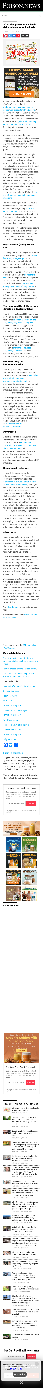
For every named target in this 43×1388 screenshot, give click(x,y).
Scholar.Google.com (12, 691)
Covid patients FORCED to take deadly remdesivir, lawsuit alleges (25, 1182)
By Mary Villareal (25, 1197)
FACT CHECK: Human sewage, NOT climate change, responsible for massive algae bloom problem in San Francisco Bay (24, 1324)
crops (26, 761)
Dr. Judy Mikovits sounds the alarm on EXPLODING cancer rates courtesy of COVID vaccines (25, 1229)
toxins (30, 769)
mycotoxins (22, 766)
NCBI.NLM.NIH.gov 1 (12, 705)
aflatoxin (33, 758)
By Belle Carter (24, 1305)
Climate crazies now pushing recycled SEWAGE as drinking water (25, 1288)
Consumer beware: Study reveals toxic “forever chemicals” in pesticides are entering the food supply (24, 1120)
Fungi (24, 763)
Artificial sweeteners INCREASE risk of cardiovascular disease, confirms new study (25, 1312)
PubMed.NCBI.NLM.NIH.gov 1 (16, 710)
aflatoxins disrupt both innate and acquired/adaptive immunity (20, 378)
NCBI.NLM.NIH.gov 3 (12, 734)
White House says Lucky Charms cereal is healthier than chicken (24, 1253)
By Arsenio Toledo (26, 1268)
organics (32, 766)
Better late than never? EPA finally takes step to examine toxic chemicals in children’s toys (25, 1193)
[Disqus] (21, 939)
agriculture (8, 761)
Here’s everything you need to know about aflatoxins (21, 195)
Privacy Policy (16, 1369)
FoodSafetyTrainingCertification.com (19, 686)
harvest (6, 766)
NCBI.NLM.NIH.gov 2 (12, 715)
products (23, 769)
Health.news (13, 607)
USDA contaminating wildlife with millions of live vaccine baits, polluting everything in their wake (25, 1218)
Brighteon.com (9, 739)
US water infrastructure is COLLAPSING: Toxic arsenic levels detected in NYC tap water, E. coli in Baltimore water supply (25, 1299)
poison (15, 769)
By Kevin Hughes (25, 1282)
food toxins (16, 763)
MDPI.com (7, 701)
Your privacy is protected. (13, 810)
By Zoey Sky (24, 1126)
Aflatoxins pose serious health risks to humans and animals (25, 1109)
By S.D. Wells (24, 1151)
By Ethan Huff (24, 1138)
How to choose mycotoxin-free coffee (19, 669)
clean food (18, 761)
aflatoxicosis (22, 758)
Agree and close (19, 1374)
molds (13, 766)
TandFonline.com (10, 720)
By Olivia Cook (24, 1113)
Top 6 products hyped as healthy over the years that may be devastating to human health (24, 1158)
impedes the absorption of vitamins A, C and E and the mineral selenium (19, 445)
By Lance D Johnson (26, 1177)
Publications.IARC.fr (12, 730)
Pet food (7, 769)
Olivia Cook (19, 31)
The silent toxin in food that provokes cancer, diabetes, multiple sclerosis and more (20, 661)
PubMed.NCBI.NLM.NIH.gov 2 (16, 725)
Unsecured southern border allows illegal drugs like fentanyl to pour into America (25, 1264)
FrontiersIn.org (10, 696)
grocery (30, 763)
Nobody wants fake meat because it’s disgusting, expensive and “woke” (25, 1133)
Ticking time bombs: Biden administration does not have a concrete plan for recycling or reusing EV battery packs (23, 1276)
